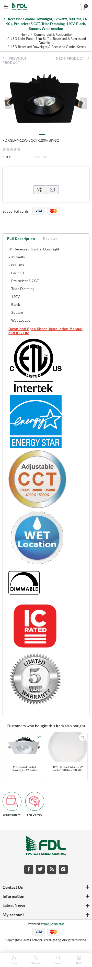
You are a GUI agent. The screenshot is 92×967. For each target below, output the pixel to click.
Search (58, 963)
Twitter (40, 869)
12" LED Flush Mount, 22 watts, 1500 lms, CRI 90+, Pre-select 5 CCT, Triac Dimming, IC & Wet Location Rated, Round (68, 769)
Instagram (63, 869)
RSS (51, 869)
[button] (8, 103)
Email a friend (52, 189)
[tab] (21, 239)
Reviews (50, 239)
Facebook (28, 869)
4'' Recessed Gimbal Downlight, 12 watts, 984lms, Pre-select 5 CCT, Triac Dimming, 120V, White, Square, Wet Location (24, 769)
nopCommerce (54, 923)
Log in (14, 963)
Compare (39, 189)
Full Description (21, 239)
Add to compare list (39, 737)
